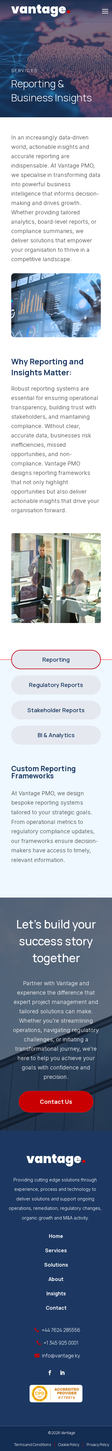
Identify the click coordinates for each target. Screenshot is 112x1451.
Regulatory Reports (56, 685)
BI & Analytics (56, 735)
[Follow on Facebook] (50, 1373)
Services (56, 1250)
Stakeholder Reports (56, 710)
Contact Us (56, 1101)
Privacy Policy (97, 1445)
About (56, 1279)
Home (56, 1236)
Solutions (56, 1264)
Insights (56, 1293)
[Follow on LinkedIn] (62, 1373)
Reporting (56, 659)
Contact (56, 1307)
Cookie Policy (68, 1445)
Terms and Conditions (32, 1445)
